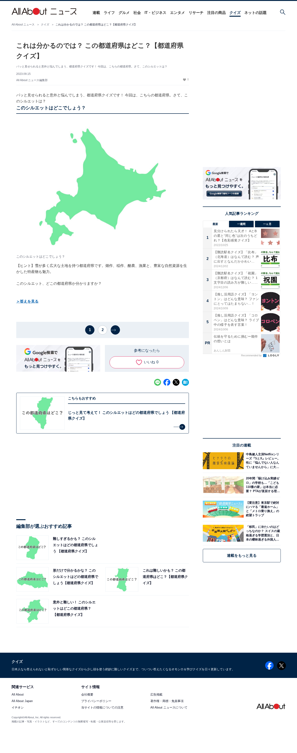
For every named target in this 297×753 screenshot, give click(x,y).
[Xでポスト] (176, 382)
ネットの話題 (255, 13)
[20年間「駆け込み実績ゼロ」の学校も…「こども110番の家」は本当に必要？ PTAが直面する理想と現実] (262, 484)
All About (18, 694)
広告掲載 (156, 694)
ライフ (109, 13)
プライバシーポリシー (96, 701)
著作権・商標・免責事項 (167, 701)
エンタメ (177, 13)
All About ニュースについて (168, 707)
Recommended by (251, 355)
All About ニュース (23, 24)
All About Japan (22, 701)
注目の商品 (216, 13)
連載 (96, 13)
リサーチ (196, 13)
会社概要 (87, 694)
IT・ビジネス (155, 13)
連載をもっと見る (242, 555)
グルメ (124, 13)
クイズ (235, 13)
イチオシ (18, 707)
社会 (137, 13)
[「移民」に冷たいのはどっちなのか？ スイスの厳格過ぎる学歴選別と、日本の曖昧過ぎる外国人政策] (262, 533)
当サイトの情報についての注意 (102, 707)
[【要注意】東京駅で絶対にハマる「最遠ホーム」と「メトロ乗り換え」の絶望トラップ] (262, 509)
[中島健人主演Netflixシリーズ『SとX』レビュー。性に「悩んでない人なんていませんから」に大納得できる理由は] (262, 460)
